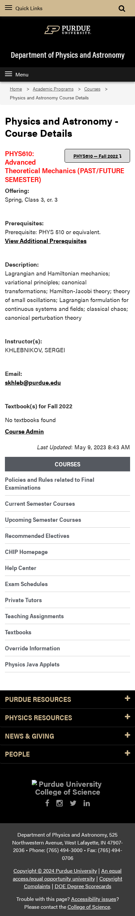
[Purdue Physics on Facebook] (47, 803)
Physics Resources (38, 718)
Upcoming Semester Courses (43, 519)
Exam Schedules (26, 584)
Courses (92, 89)
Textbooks (18, 632)
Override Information (32, 648)
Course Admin (24, 431)
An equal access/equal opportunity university (67, 874)
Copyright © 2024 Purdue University (55, 870)
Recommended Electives (37, 535)
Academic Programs (53, 89)
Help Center (20, 567)
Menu (22, 74)
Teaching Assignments (34, 616)
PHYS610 (95, 156)
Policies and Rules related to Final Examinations (49, 483)
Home (16, 89)
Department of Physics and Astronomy (68, 54)
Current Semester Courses (40, 503)
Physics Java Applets (32, 664)
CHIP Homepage (26, 551)
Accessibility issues (93, 899)
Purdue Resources (38, 699)
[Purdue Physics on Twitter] (73, 803)
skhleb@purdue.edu (33, 382)
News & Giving (29, 736)
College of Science (89, 906)
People (17, 754)
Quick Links (29, 8)
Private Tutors (23, 600)
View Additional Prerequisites (46, 240)
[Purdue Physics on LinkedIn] (87, 803)
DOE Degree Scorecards (83, 886)
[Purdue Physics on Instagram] (59, 803)
